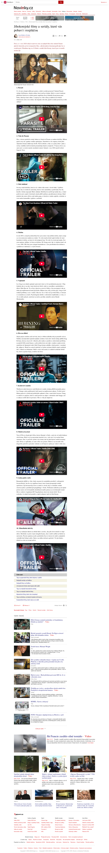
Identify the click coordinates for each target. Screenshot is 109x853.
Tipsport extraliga (45, 824)
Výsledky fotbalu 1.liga (47, 822)
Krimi (59, 11)
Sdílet (61, 36)
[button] (40, 68)
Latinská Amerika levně (74, 829)
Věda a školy (34, 679)
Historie (39, 13)
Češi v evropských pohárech (75, 837)
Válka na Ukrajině (46, 11)
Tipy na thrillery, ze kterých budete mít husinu (29, 597)
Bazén (30, 839)
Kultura (64, 11)
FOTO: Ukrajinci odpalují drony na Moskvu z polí (47, 715)
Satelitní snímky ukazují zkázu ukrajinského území (24, 775)
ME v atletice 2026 (46, 827)
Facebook (19, 848)
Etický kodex (57, 848)
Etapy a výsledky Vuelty (33, 822)
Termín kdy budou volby (20, 827)
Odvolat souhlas (74, 848)
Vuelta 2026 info (32, 820)
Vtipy (32, 624)
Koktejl (80, 11)
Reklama (30, 848)
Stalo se (24, 11)
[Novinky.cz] (23, 8)
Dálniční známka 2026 (88, 822)
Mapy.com (37, 837)
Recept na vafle (59, 829)
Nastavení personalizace (85, 848)
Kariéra (36, 848)
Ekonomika (69, 11)
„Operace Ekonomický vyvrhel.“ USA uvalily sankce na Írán (82, 775)
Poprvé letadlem (73, 822)
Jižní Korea (50, 610)
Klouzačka (59, 839)
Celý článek (90, 743)
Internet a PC (17, 13)
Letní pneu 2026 (86, 820)
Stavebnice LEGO (40, 842)
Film (32, 648)
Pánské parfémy (90, 842)
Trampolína (46, 839)
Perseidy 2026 (55, 837)
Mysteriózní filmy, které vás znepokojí (27, 594)
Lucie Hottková (21, 35)
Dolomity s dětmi (73, 831)
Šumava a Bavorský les (75, 824)
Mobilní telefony (31, 842)
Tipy (26, 610)
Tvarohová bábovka (60, 827)
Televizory (72, 842)
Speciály (62, 13)
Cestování (33, 13)
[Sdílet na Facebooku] (64, 605)
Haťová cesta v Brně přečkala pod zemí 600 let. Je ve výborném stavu (48, 676)
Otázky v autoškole (87, 829)
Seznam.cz (104, 2)
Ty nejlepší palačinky (60, 820)
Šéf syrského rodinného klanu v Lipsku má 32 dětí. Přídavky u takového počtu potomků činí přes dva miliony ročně (47, 662)
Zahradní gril (79, 839)
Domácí (29, 11)
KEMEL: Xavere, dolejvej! (39, 701)
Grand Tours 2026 (32, 831)
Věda (28, 13)
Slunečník (52, 839)
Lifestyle (75, 11)
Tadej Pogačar (31, 827)
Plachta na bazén (37, 839)
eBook (55, 36)
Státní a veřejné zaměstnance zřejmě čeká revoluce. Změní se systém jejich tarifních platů (54, 776)
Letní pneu (59, 842)
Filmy (30, 610)
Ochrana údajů (65, 848)
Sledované (85, 13)
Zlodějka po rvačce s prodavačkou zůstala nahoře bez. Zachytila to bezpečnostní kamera (48, 689)
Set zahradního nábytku (69, 839)
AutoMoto (24, 13)
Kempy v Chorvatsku (74, 820)
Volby (33, 11)
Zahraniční (38, 11)
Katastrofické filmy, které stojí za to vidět (28, 600)
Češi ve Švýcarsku (73, 827)
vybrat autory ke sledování (24, 37)
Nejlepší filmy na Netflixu (24, 583)
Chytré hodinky (80, 842)
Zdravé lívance (58, 824)
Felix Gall (30, 829)
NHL (42, 831)
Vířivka (85, 839)
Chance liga (44, 820)
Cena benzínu (63, 837)
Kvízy (57, 13)
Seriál (34, 610)
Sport (53, 13)
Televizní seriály (41, 610)
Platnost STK (85, 831)
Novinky (28, 35)
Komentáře (55, 11)
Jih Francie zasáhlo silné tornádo (64, 736)
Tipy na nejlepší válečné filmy (25, 591)
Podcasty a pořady (46, 13)
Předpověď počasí (45, 837)
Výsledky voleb (17, 824)
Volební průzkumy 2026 (20, 822)
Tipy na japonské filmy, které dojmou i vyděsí (29, 577)
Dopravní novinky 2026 (88, 824)
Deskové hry (66, 842)
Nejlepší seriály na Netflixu (24, 580)
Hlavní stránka (17, 11)
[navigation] (2, 2)
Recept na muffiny (59, 822)
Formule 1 (44, 829)
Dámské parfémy (50, 842)
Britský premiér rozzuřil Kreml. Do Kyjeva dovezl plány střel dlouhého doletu (47, 634)
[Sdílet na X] (66, 605)
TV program (72, 13)
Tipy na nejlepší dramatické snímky (26, 588)
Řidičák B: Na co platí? (88, 827)
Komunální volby (18, 831)
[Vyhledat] (60, 2)
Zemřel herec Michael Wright (40, 646)
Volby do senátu (18, 829)
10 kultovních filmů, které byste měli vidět (28, 586)
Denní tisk (78, 13)
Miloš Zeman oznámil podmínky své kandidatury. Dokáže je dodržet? (47, 621)
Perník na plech (59, 831)
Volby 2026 (17, 820)
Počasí (66, 13)
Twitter (25, 848)
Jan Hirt (30, 824)
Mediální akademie (47, 848)
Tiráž (40, 848)
